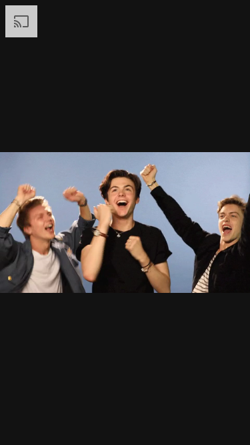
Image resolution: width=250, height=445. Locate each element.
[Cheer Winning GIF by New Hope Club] (125, 222)
